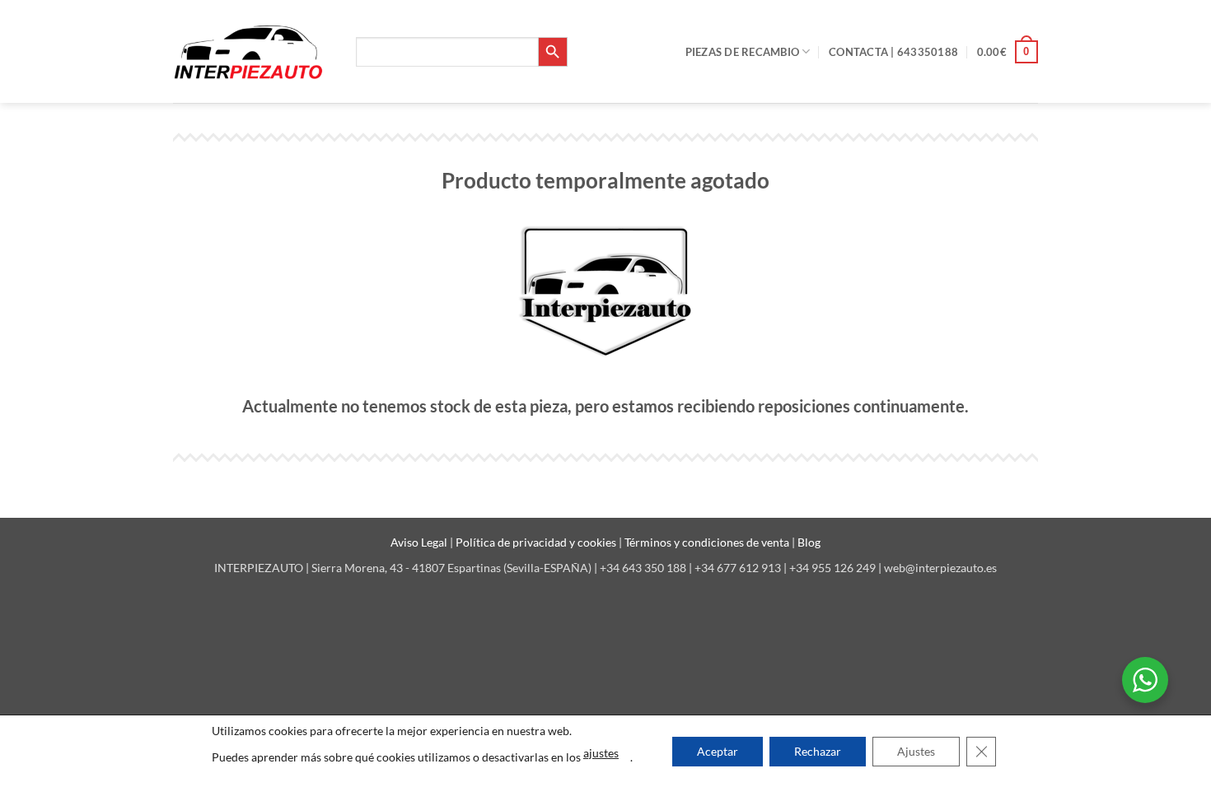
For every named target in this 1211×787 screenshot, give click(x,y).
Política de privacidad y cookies (537, 542)
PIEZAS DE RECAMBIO (742, 51)
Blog (809, 542)
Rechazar (817, 751)
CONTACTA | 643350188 (893, 51)
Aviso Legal (420, 542)
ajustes (601, 753)
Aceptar (717, 751)
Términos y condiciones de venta (708, 542)
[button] (1007, 52)
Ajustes (916, 751)
